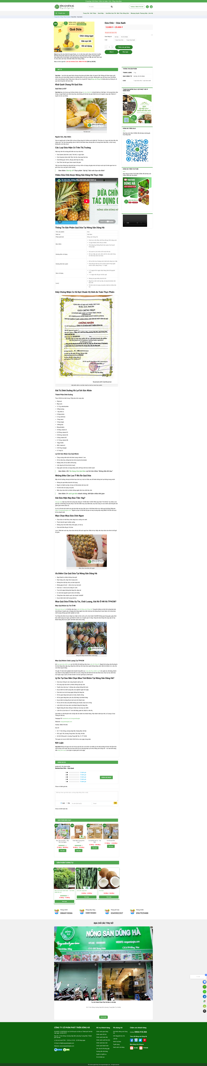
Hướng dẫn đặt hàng (102, 1051)
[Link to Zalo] (136, 1040)
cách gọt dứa (72, 494)
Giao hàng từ (108, 36)
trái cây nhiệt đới (87, 92)
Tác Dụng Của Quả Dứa (77, 471)
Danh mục (101, 13)
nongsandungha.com (66, 721)
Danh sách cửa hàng (118, 1047)
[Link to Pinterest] (144, 1040)
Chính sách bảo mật (101, 1043)
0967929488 (142, 913)
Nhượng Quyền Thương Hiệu (139, 13)
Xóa (152, 35)
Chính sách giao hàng (102, 1031)
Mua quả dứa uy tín (60, 609)
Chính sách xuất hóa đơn (103, 1040)
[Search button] (111, 6)
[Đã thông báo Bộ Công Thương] (58, 1049)
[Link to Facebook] (131, 1040)
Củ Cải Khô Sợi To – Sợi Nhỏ (95, 841)
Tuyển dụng (116, 1044)
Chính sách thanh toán (102, 1045)
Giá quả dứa (58, 502)
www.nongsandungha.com (67, 1046)
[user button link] (147, 6)
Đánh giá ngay (106, 777)
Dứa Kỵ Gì (69, 170)
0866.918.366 (141, 1032)
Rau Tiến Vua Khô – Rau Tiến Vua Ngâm (62, 841)
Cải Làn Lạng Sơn (82, 890)
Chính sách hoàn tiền (102, 1037)
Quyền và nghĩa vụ (101, 1054)
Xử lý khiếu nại (100, 1057)
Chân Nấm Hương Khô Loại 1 (78, 841)
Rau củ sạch (67, 17)
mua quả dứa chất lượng (64, 664)
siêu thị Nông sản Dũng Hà (84, 609)
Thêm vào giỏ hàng (124, 47)
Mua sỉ (111, 52)
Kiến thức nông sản (123, 13)
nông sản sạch (62, 750)
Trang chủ (56, 17)
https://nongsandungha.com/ (63, 510)
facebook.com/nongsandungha (71, 718)
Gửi (115, 803)
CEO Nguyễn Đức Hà (119, 1036)
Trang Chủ (86, 13)
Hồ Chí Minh (141, 76)
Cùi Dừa (101, 890)
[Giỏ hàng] (151, 6)
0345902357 (117, 913)
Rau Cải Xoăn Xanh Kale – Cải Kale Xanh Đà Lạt (64, 891)
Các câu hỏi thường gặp (102, 1048)
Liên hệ (115, 1039)
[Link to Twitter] (140, 1040)
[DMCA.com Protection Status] (66, 1049)
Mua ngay (62, 850)
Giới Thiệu (93, 13)
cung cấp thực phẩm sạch (93, 671)
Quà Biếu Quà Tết (111, 13)
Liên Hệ (150, 13)
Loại (106, 40)
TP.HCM (145, 1048)
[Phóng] (55, 50)
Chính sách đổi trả (101, 1034)
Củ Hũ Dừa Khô (111, 840)
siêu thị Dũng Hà (94, 664)
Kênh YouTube (117, 1041)
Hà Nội (135, 76)
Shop (61, 17)
